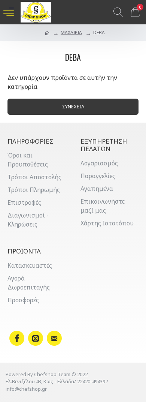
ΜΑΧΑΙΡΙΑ (71, 32)
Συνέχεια (73, 106)
